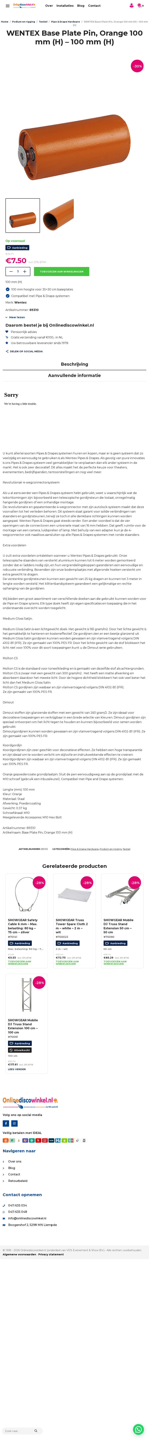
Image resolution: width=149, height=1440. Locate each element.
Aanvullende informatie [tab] (74, 375)
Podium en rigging (23, 21)
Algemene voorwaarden (19, 1254)
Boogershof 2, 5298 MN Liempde (32, 1225)
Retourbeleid (17, 1181)
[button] (138, 1429)
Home (4, 21)
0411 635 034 (17, 1205)
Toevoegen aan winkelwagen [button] (19, 962)
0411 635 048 (17, 1212)
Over (49, 5)
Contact (94, 5)
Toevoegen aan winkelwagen (61, 271)
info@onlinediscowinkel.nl (27, 1218)
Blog (80, 5)
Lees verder (17, 1069)
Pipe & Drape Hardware (65, 21)
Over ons (14, 1161)
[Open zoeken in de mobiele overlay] (22, 1431)
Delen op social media (26, 351)
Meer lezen (17, 317)
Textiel (43, 21)
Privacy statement (51, 1254)
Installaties (65, 5)
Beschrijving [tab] (74, 364)
